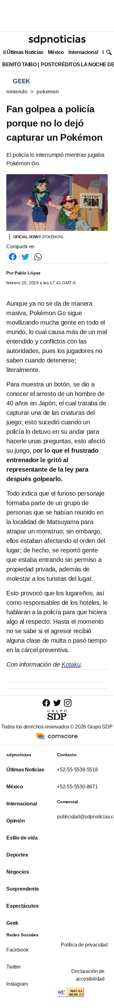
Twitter (13, 967)
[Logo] (57, 39)
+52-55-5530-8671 (77, 786)
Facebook (17, 949)
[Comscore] (57, 736)
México (56, 52)
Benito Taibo (19, 64)
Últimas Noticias (25, 52)
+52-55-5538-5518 (77, 769)
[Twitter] (25, 256)
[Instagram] (68, 703)
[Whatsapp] (38, 256)
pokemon (47, 91)
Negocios (17, 872)
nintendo (16, 91)
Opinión (15, 820)
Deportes (17, 855)
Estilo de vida (21, 837)
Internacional (83, 52)
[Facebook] (12, 256)
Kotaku (71, 664)
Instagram (17, 984)
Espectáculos (22, 906)
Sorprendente (22, 889)
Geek (12, 923)
